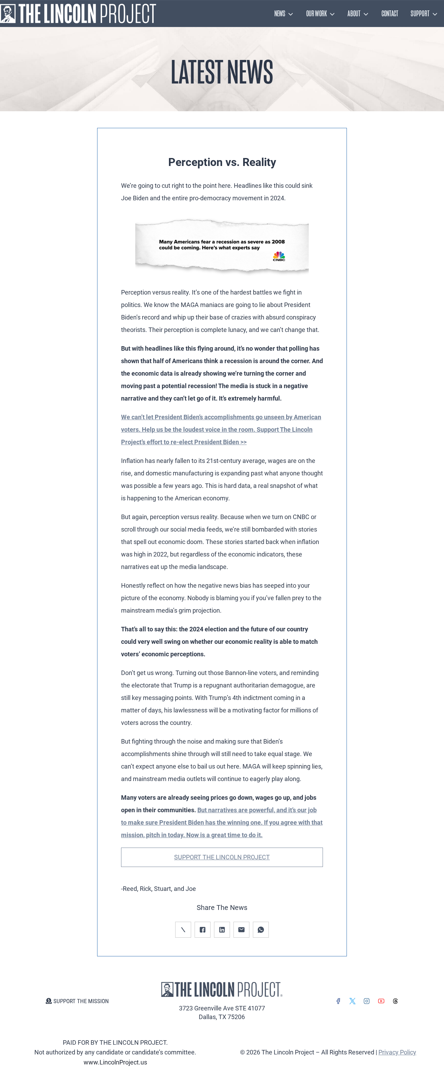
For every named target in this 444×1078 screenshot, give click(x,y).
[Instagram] (366, 1001)
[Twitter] (352, 1001)
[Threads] (395, 1001)
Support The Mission (81, 1001)
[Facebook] (338, 1001)
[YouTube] (381, 1001)
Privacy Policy (397, 1052)
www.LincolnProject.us (115, 1062)
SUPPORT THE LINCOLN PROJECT (222, 857)
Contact (390, 13)
